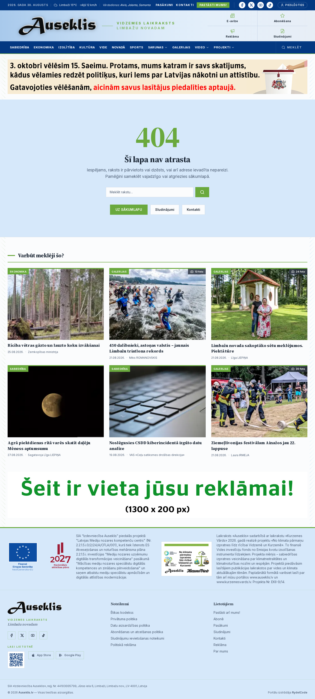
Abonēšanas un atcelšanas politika (137, 632)
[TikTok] (270, 5)
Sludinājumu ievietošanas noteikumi (137, 638)
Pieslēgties (294, 5)
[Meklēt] (202, 192)
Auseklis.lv (25, 692)
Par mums (221, 651)
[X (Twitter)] (22, 635)
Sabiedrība (19, 47)
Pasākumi (164, 5)
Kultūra (87, 47)
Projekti (222, 47)
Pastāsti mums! (213, 5)
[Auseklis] (57, 26)
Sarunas (155, 47)
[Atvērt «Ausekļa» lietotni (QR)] (16, 659)
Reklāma (220, 645)
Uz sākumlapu (129, 209)
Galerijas (181, 47)
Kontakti (185, 5)
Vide (103, 47)
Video (200, 47)
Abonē (219, 619)
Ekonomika (44, 47)
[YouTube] (260, 5)
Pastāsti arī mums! (227, 612)
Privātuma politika (124, 619)
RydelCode (299, 692)
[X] (251, 5)
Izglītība (66, 47)
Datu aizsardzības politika (130, 625)
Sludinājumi (164, 209)
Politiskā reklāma (123, 645)
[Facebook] (242, 5)
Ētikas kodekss (122, 612)
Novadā (118, 47)
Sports (136, 47)
